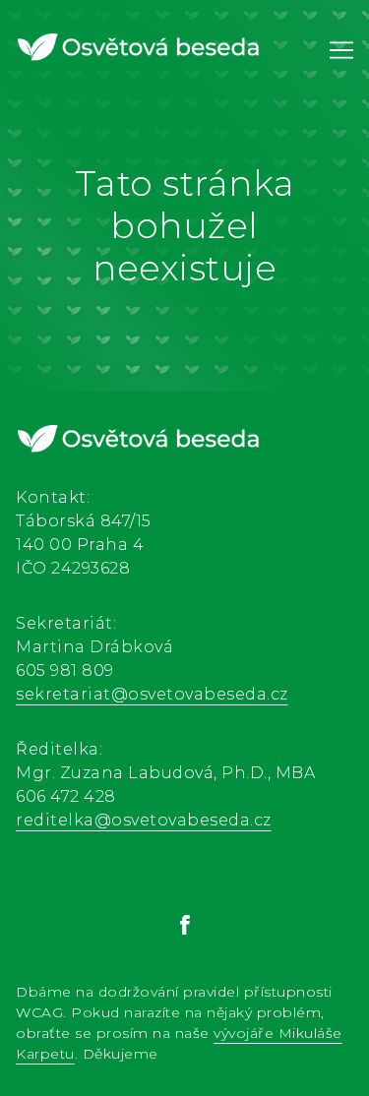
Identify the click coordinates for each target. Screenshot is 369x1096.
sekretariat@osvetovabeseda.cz (152, 694)
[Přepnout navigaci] (341, 50)
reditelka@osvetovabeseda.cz (144, 820)
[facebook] (185, 925)
